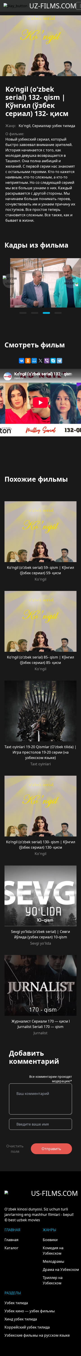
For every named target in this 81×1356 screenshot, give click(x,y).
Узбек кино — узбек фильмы (29, 1310)
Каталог (11, 1247)
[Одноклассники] (28, 360)
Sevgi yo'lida (40, 943)
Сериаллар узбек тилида (53, 125)
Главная (11, 1239)
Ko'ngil (24, 125)
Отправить (51, 1148)
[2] (46, 313)
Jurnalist (40, 1032)
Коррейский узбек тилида (27, 1327)
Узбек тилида (16, 1302)
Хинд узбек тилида (20, 1319)
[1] (34, 313)
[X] (40, 360)
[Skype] (53, 360)
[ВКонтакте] (21, 360)
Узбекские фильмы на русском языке (37, 1335)
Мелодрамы (53, 1261)
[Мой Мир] (34, 360)
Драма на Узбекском (61, 1269)
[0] (23, 313)
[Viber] (47, 360)
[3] (58, 313)
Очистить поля (15, 1149)
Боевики (50, 1239)
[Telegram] (59, 360)
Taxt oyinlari (40, 763)
